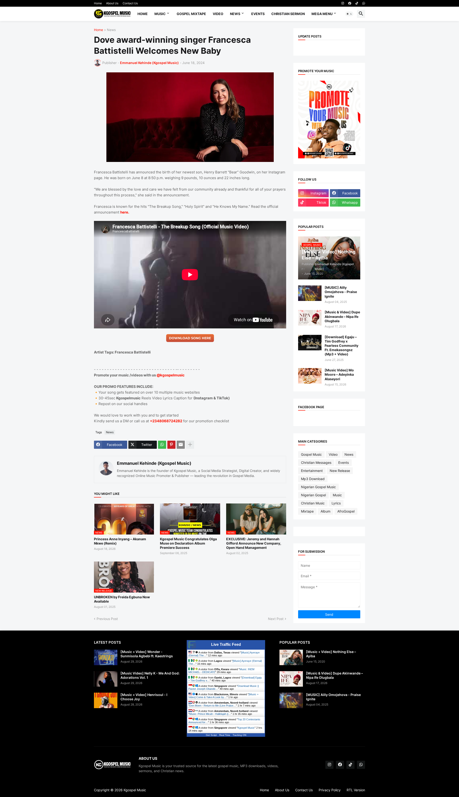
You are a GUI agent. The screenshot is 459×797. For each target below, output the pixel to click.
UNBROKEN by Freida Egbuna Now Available (122, 599)
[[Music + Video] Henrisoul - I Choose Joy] (105, 700)
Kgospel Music (246, 727)
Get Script (211, 735)
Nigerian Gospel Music (318, 487)
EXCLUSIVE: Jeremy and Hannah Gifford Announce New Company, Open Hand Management (253, 543)
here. (124, 212)
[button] (349, 13)
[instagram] (342, 3)
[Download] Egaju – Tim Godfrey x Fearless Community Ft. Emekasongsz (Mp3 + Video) (341, 345)
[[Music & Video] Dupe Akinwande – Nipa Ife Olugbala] (310, 318)
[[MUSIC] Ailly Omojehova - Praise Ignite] (310, 293)
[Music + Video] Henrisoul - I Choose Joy (143, 697)
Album (325, 511)
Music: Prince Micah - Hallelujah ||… (210, 713)
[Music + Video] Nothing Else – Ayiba (331, 654)
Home (98, 3)
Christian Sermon (288, 14)
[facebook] (349, 3)
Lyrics (336, 503)
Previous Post (107, 619)
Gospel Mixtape (191, 14)
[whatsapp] (363, 3)
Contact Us (130, 3)
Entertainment (312, 471)
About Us (112, 3)
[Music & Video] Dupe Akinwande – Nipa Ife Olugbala (342, 316)
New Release (340, 471)
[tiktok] (356, 3)
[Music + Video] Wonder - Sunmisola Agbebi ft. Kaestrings (146, 654)
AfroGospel (346, 511)
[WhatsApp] (162, 445)
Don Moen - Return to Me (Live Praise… (212, 705)
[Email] (181, 445)
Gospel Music (311, 454)
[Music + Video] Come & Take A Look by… (223, 696)
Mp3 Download (313, 479)
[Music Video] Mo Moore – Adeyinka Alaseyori (339, 374)
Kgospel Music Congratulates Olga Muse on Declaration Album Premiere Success (188, 543)
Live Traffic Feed (226, 644)
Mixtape (307, 511)
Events (258, 14)
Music (160, 14)
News (235, 14)
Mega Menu (322, 14)
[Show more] (190, 445)
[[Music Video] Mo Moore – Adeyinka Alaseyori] (310, 376)
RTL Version (356, 790)
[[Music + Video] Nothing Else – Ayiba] (291, 657)
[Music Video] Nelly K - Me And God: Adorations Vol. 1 (150, 675)
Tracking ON (239, 735)
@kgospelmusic (171, 375)
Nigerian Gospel (313, 495)
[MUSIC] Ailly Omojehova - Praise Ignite (341, 291)
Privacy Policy (330, 790)
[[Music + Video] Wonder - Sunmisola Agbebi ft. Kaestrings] (105, 657)
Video (218, 14)
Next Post (276, 619)
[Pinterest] (171, 445)
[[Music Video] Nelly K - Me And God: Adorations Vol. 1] (105, 679)
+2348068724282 (166, 421)
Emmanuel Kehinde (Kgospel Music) (154, 463)
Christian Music (313, 503)
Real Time (224, 735)
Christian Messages (316, 462)
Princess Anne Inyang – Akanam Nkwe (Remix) (120, 541)
